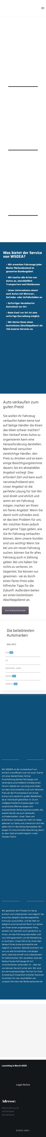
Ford (9, 652)
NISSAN (10, 676)
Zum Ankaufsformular (15, 610)
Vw (7, 660)
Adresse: (15, 1027)
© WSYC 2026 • (23, 1130)
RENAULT (11, 683)
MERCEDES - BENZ (13, 668)
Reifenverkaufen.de (32, 981)
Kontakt (15, 1010)
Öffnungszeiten (18, 1044)
